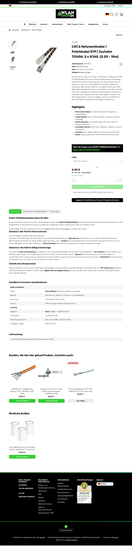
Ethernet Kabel (85, 72)
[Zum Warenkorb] (121, 14)
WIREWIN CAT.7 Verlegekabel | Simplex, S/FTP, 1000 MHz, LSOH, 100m (22, 391)
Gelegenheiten (93, 24)
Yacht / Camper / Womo (75, 24)
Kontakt (120, 6)
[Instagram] (66, 526)
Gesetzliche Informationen (44, 481)
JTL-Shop (115, 537)
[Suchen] (112, 14)
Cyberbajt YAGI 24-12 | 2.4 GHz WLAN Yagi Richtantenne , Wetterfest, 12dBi (51, 391)
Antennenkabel (57, 24)
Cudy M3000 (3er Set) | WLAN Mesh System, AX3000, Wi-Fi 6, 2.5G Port (22, 448)
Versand (87, 172)
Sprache (100, 480)
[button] (12, 44)
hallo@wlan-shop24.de (27, 496)
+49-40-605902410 (26, 488)
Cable (67, 229)
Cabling (47, 229)
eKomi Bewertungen (85, 480)
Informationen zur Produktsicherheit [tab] (35, 211)
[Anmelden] (116, 14)
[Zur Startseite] (66, 14)
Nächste (118, 35)
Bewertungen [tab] (54, 211)
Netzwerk (32, 24)
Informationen (63, 480)
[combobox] (97, 161)
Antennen (43, 24)
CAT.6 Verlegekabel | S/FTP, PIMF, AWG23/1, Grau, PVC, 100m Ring (81, 390)
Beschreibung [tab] (15, 211)
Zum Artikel (81, 401)
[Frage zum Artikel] (121, 64)
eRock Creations (72, 540)
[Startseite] (9, 30)
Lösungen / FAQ (109, 6)
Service (105, 24)
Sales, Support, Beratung (25, 481)
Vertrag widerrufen (66, 530)
